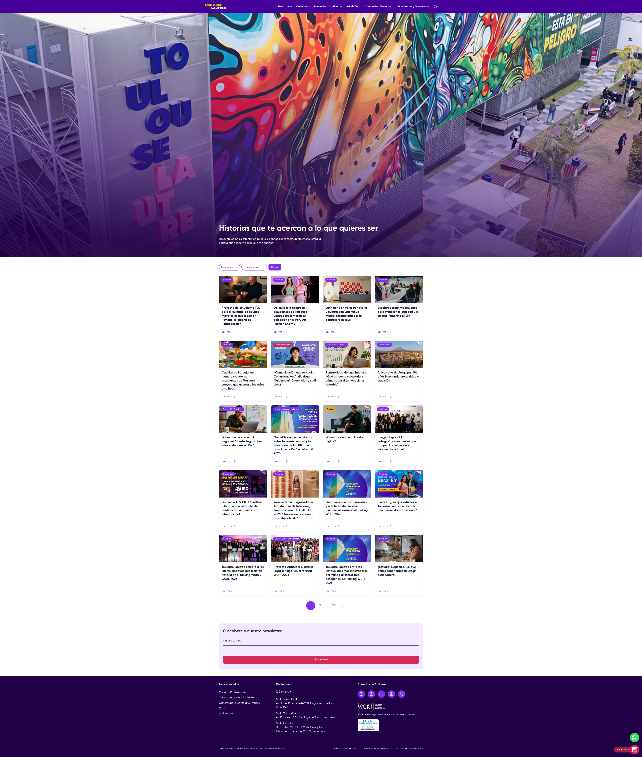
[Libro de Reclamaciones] (390, 725)
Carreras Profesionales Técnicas (238, 697)
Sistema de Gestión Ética (409, 748)
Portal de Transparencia (376, 748)
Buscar (275, 267)
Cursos (223, 708)
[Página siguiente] (343, 606)
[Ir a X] (401, 694)
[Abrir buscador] (435, 7)
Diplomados (226, 713)
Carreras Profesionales (232, 692)
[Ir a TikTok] (391, 694)
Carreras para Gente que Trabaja (239, 703)
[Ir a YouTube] (381, 694)
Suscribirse (321, 659)
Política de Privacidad (345, 748)
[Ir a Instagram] (371, 694)
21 (333, 605)
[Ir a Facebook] (361, 694)
